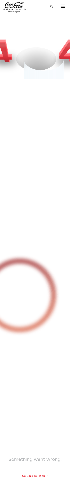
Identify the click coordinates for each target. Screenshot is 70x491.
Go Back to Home (34, 475)
